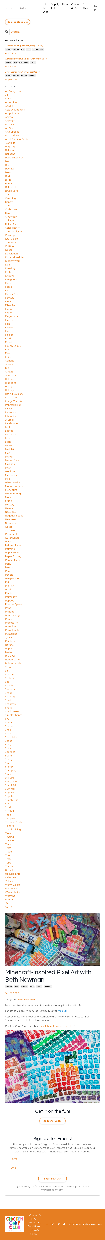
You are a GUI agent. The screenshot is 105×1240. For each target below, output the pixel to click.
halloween (11, 379)
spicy (8, 744)
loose (8, 445)
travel (8, 844)
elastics (9, 275)
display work (12, 261)
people (9, 574)
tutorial (9, 866)
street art (10, 785)
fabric (8, 283)
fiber (8, 301)
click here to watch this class (57, 1026)
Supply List (55, 6)
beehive (9, 168)
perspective (12, 578)
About (65, 4)
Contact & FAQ (75, 6)
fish (7, 323)
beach (8, 161)
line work (11, 434)
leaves (9, 430)
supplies (10, 792)
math (8, 467)
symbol (9, 811)
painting (24, 986)
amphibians (12, 113)
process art (11, 622)
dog (7, 264)
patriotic (10, 567)
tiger (8, 833)
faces (8, 286)
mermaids (11, 475)
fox (7, 349)
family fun (11, 294)
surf (7, 803)
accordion (11, 102)
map (7, 453)
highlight (10, 382)
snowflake (11, 737)
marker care (12, 460)
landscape (11, 423)
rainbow (10, 641)
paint (16, 986)
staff (7, 763)
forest (8, 342)
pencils (9, 571)
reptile (9, 648)
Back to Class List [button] (17, 22)
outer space (12, 537)
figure (9, 309)
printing (9, 611)
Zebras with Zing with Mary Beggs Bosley (24, 46)
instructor (10, 412)
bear (7, 165)
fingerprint (11, 316)
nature (9, 508)
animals (16, 49)
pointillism (11, 597)
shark (8, 707)
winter (9, 899)
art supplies (12, 131)
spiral (8, 748)
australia (10, 143)
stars (8, 774)
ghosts (9, 364)
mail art (9, 449)
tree (7, 855)
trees (8, 859)
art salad (10, 124)
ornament (11, 534)
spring (9, 759)
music (8, 501)
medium (9, 986)
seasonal (10, 689)
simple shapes (13, 715)
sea (7, 681)
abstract (10, 98)
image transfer (14, 401)
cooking (10, 235)
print (8, 608)
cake (8, 194)
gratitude (10, 375)
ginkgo (9, 371)
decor (8, 250)
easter (8, 272)
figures (24, 75)
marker (9, 456)
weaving (10, 896)
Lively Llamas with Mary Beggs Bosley (22, 72)
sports (8, 755)
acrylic (9, 106)
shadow (9, 700)
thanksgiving (13, 829)
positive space (13, 604)
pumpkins (11, 633)
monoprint (11, 490)
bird (7, 176)
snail (8, 730)
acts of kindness (15, 109)
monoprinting (13, 493)
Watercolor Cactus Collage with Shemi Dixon (26, 59)
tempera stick (38, 49)
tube (8, 862)
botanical (10, 187)
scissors (9, 674)
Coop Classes (87, 6)
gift (7, 368)
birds (8, 179)
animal (8, 49)
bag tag (10, 146)
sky (7, 718)
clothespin (11, 216)
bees (8, 172)
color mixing (12, 224)
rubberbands (13, 663)
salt (7, 670)
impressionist (13, 405)
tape (8, 814)
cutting (9, 246)
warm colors (12, 884)
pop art (9, 600)
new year (10, 519)
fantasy (9, 298)
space (8, 741)
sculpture (10, 678)
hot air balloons (14, 394)
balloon (9, 150)
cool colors (11, 239)
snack (8, 722)
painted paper (13, 545)
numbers (10, 523)
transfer (10, 840)
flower (9, 327)
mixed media (23, 62)
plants (33, 62)
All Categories (13, 91)
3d (6, 94)
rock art (10, 656)
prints (8, 619)
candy (9, 202)
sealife (9, 685)
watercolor (11, 888)
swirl (8, 807)
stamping (47, 986)
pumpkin (10, 626)
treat (8, 848)
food (8, 338)
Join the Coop (46, 8)
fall (7, 290)
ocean (9, 526)
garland (9, 360)
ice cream (11, 397)
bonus (8, 183)
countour (10, 242)
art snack (10, 128)
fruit (7, 357)
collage (9, 62)
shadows (10, 704)
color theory (12, 227)
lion (7, 438)
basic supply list (14, 157)
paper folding (13, 556)
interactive (11, 416)
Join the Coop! (52, 1120)
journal (9, 419)
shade (8, 693)
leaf (7, 427)
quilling (9, 637)
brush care (11, 190)
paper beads (12, 552)
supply (9, 796)
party (8, 563)
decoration (11, 253)
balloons (10, 154)
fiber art (10, 305)
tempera (10, 818)
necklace (10, 512)
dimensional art (14, 257)
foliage (9, 334)
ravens (9, 645)
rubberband (12, 659)
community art (14, 231)
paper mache (12, 560)
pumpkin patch (14, 630)
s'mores (9, 667)
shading (10, 696)
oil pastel (10, 530)
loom (8, 441)
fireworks (10, 320)
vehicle (9, 881)
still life (9, 777)
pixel (32, 986)
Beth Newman (26, 999)
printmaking (12, 615)
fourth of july (13, 346)
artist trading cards (16, 139)
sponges (10, 752)
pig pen (9, 585)
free (7, 353)
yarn (7, 903)
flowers (9, 331)
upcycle (9, 870)
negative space (14, 515)
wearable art (12, 892)
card (8, 205)
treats (8, 851)
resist (8, 652)
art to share (12, 135)
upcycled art (12, 873)
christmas (11, 209)
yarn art (9, 907)
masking (10, 464)
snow (8, 733)
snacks (9, 726)
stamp (39, 986)
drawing (10, 268)
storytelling (11, 781)
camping (10, 198)
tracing (9, 837)
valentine (10, 877)
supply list (11, 800)
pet (7, 582)
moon (8, 497)
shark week (12, 711)
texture (9, 825)
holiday (9, 390)
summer (10, 788)
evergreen (11, 279)
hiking (9, 386)
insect (8, 408)
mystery (9, 504)
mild (22, 49)
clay (7, 213)
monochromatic (14, 486)
